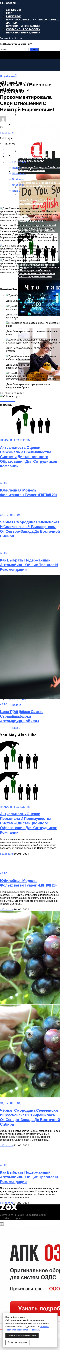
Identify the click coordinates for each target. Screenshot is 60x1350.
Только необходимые (17, 1342)
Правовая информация (23, 25)
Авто (15, 124)
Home (9, 12)
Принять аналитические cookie (22, 1336)
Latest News (13, 16)
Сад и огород (21, 171)
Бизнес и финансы (25, 87)
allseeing (7, 132)
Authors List (13, 9)
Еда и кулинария (23, 139)
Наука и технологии (26, 155)
